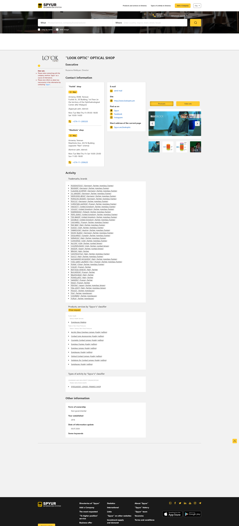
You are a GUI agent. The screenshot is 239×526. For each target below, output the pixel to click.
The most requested (88, 511)
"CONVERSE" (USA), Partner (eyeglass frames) (88, 240)
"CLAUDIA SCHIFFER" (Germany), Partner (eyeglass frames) (93, 191)
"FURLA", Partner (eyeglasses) (82, 298)
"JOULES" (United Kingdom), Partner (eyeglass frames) (92, 209)
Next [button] (197, 123)
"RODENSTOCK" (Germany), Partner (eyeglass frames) (92, 185)
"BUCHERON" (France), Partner (82, 272)
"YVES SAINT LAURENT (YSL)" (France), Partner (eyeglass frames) (96, 261)
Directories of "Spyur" (89, 503)
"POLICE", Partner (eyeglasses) (82, 290)
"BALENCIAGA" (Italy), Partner (82, 275)
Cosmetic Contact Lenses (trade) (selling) (87, 340)
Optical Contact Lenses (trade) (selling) (86, 356)
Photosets (161, 104)
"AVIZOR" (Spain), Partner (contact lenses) (87, 248)
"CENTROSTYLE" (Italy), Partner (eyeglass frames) (90, 254)
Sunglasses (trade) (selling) (82, 364)
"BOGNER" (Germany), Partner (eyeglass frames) (89, 188)
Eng (196, 5)
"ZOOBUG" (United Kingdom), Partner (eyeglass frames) (92, 219)
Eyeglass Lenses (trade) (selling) (84, 348)
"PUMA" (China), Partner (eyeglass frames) (87, 264)
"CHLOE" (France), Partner (80, 267)
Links (109, 511)
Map (74, 92)
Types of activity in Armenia (161, 5)
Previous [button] (152, 123)
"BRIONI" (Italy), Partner (79, 251)
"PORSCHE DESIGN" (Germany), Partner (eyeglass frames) (93, 198)
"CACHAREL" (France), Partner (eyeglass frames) (89, 222)
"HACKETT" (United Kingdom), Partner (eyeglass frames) (92, 206)
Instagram (118, 117)
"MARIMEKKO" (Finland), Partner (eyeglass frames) (90, 212)
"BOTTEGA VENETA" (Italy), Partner (84, 269)
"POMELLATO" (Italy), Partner (81, 277)
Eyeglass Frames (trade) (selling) (84, 344)
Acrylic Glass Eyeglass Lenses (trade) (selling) (89, 332)
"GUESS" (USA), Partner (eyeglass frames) (87, 227)
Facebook (118, 114)
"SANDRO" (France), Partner (81, 280)
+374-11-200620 (80, 162)
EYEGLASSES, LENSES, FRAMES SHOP (86, 386)
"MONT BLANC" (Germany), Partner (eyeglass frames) (91, 233)
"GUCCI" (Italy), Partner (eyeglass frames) (86, 256)
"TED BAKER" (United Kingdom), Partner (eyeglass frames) (93, 217)
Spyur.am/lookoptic (122, 127)
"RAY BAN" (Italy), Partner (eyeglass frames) (87, 225)
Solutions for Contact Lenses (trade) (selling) (89, 360)
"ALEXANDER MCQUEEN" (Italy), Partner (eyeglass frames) (93, 259)
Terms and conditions (144, 520)
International (113, 507)
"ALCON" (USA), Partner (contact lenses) (86, 243)
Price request (74, 310)
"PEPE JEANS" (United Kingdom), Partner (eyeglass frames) (94, 214)
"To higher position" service (88, 517)
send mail (118, 90)
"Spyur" (47, 84)
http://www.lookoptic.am (124, 100)
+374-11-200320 (80, 121)
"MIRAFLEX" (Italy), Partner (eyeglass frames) (88, 238)
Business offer (85, 522)
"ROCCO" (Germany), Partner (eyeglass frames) (89, 201)
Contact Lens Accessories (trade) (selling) (87, 336)
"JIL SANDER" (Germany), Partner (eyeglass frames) (90, 193)
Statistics (111, 503)
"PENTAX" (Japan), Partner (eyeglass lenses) (87, 285)
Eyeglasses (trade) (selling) (82, 352)
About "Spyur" (141, 503)
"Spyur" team (141, 511)
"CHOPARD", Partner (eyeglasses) (83, 296)
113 (159, 16)
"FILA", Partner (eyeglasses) (81, 293)
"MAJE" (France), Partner (80, 282)
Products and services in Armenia (135, 5)
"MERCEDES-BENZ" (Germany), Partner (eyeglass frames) (93, 196)
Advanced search (178, 16)
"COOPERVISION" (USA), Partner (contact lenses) (89, 246)
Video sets (188, 104)
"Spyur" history (142, 507)
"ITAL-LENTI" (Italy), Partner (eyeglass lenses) (88, 288)
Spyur (116, 110)
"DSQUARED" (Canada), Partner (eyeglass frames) (90, 235)
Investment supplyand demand (115, 521)
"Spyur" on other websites (119, 515)
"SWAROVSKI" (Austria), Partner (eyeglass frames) (90, 230)
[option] (175, 123)
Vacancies (139, 515)
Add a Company (183, 5)
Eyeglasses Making (78, 322)
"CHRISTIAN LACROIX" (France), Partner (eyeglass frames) (93, 204)
